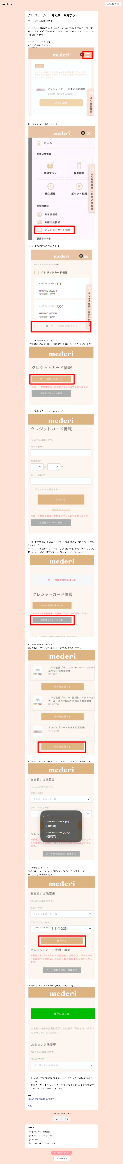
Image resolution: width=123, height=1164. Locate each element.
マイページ (32, 21)
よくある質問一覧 (113, 4)
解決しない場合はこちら (61, 1153)
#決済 (30, 1106)
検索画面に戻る (62, 1158)
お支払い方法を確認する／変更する (42, 1099)
